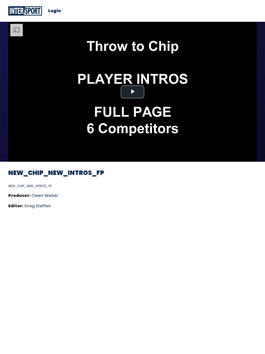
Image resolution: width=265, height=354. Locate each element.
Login (54, 11)
